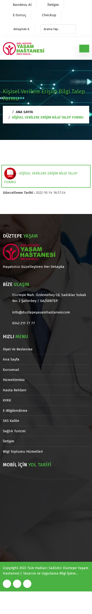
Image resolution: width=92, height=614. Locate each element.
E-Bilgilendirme (15, 410)
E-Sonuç (19, 15)
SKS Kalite (11, 421)
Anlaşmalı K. (21, 29)
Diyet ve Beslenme (18, 349)
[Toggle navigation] (84, 48)
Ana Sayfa (24, 112)
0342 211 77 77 (23, 323)
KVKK (7, 400)
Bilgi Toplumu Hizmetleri (23, 451)
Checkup (49, 15)
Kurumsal (11, 370)
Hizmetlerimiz (14, 380)
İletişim (53, 5)
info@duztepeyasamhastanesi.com (41, 312)
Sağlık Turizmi (14, 431)
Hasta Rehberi (14, 390)
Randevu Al (22, 5)
